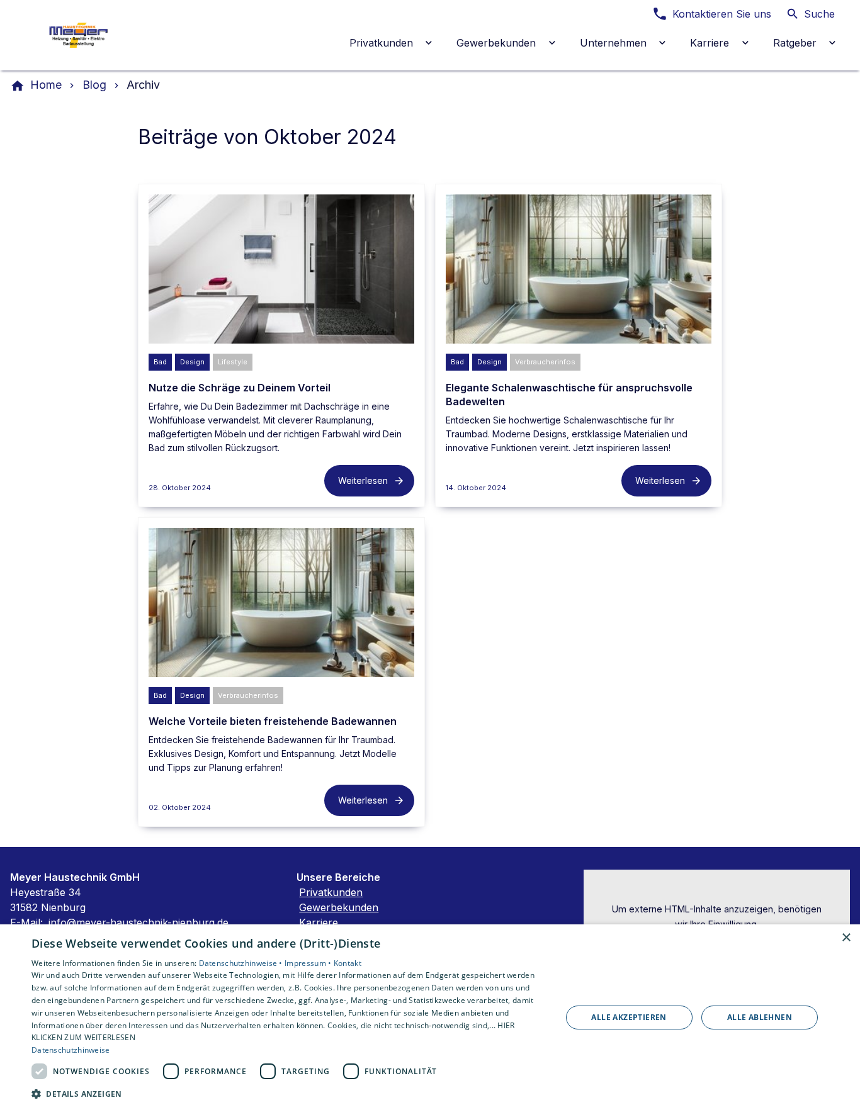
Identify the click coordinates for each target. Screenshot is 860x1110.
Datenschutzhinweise (70, 1050)
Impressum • (309, 963)
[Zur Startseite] (95, 35)
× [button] (846, 938)
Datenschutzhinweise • (242, 963)
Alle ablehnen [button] (759, 1017)
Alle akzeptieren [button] (628, 1017)
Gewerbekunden (338, 907)
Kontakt (347, 963)
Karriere (318, 922)
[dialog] (430, 1017)
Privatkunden (331, 892)
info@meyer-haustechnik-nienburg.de (138, 922)
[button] (288, 1093)
